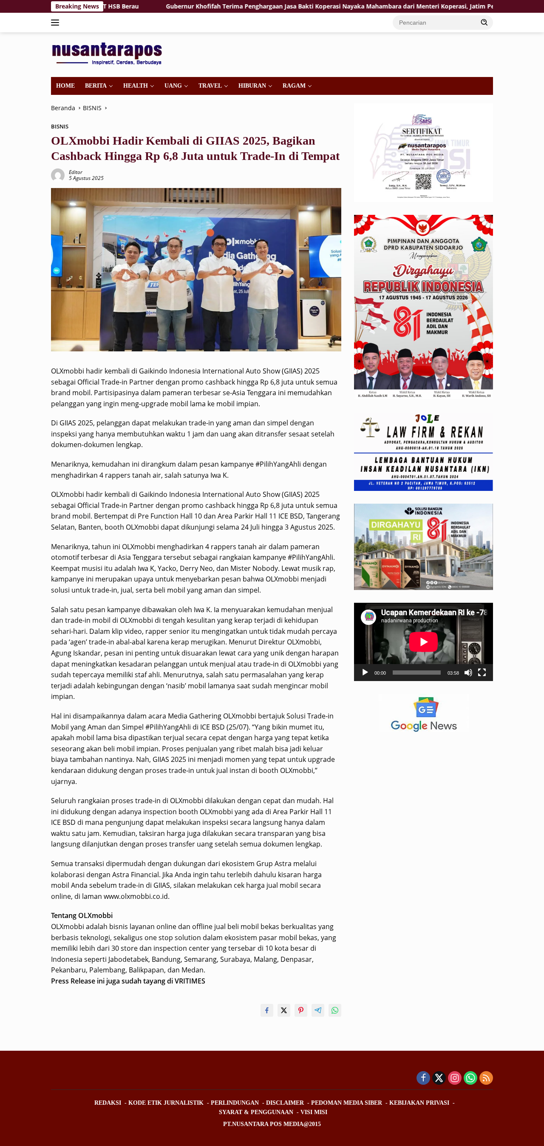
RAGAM (294, 86)
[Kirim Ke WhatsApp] (335, 1010)
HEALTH (135, 86)
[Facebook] (423, 1078)
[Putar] (365, 672)
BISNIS (59, 126)
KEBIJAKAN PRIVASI (419, 1103)
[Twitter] (439, 1078)
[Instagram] (455, 1078)
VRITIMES (190, 981)
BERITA (96, 86)
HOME (65, 86)
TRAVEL (210, 86)
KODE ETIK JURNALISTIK (166, 1103)
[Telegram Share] (318, 1010)
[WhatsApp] (470, 1078)
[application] (423, 642)
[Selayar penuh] (482, 672)
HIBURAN (252, 86)
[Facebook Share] (267, 1010)
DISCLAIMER (285, 1103)
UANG (173, 86)
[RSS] (486, 1078)
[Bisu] (468, 672)
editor (75, 172)
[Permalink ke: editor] (58, 175)
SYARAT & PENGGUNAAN (256, 1112)
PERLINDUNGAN (235, 1103)
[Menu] (56, 22)
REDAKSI (107, 1103)
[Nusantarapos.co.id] (109, 54)
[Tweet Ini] (284, 1010)
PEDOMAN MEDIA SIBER (346, 1103)
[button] (484, 22)
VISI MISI (313, 1112)
